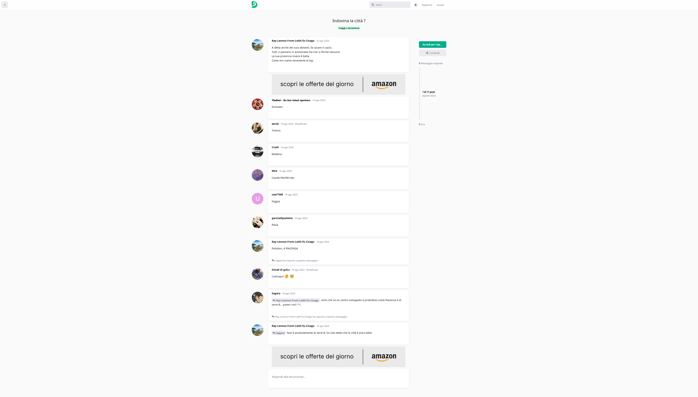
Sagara (280, 333)
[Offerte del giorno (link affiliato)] (338, 93)
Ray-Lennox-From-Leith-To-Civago (297, 300)
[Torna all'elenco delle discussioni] (4, 4)
